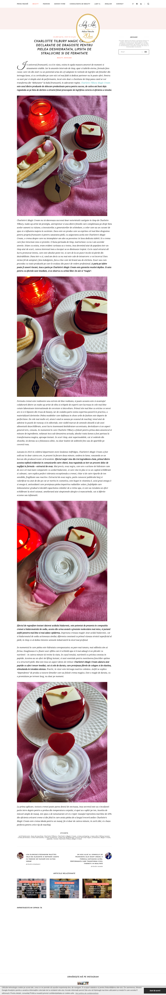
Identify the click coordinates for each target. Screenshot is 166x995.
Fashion (46, 4)
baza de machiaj (37, 836)
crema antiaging (83, 836)
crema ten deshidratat (66, 837)
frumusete (96, 837)
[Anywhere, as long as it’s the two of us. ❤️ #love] (87, 983)
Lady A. (98, 4)
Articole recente (97, 866)
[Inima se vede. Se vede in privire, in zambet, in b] (78, 983)
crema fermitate (24, 837)
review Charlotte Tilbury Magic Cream (67, 839)
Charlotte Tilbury (50, 836)
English (108, 4)
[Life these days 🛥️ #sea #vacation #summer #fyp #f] (81, 983)
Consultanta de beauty (80, 4)
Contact (119, 4)
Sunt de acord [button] (155, 990)
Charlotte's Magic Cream (67, 836)
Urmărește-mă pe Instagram (83, 977)
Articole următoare (33, 864)
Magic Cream (105, 837)
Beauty (36, 4)
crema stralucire (51, 837)
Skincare (68, 58)
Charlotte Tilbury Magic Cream (95, 82)
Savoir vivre (59, 4)
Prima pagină (22, 4)
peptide (49, 839)
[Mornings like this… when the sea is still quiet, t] (84, 983)
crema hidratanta (37, 837)
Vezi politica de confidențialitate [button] (86, 993)
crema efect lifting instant (100, 836)
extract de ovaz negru (83, 837)
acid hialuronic (24, 836)
